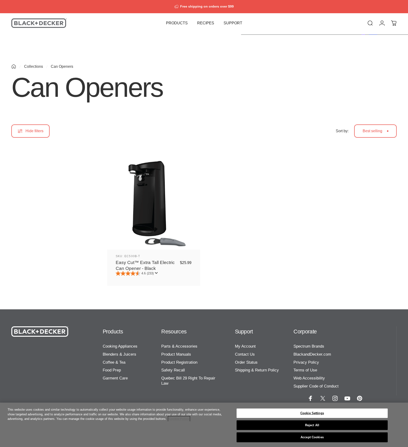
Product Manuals (176, 354)
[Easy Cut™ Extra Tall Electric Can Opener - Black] (153, 203)
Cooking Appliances (120, 346)
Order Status (246, 362)
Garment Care (115, 378)
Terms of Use (305, 370)
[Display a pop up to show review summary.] (157, 274)
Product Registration (179, 362)
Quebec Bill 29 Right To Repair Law (188, 381)
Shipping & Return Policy (257, 370)
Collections (33, 66)
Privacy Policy (306, 362)
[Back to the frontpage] (13, 66)
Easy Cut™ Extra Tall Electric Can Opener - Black (145, 265)
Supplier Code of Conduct (316, 386)
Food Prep (112, 370)
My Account (245, 346)
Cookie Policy (179, 419)
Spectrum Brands (308, 346)
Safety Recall (173, 370)
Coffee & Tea (114, 362)
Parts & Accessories (179, 346)
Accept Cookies (312, 437)
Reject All (312, 425)
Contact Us (245, 354)
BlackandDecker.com (312, 354)
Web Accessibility (309, 378)
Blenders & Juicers (119, 354)
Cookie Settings (312, 413)
